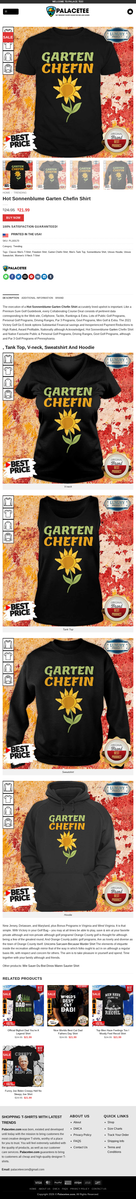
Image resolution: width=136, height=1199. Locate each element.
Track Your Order (118, 1134)
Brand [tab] (59, 298)
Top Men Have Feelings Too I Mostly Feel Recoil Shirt (112, 1032)
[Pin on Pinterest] (31, 277)
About (77, 1122)
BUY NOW (13, 217)
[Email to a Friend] (25, 277)
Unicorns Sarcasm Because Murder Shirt (69, 944)
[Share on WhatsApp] (6, 277)
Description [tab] (11, 298)
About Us (44, 1189)
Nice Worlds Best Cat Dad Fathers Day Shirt (68, 1032)
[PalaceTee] (15, 268)
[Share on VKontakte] (38, 277)
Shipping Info (115, 1141)
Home (6, 192)
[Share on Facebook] (12, 277)
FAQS (77, 1141)
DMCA (77, 1128)
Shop (110, 1122)
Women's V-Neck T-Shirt (27, 255)
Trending (20, 192)
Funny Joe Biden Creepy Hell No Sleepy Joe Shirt (23, 1092)
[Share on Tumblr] (50, 277)
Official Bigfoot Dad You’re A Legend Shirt (23, 1032)
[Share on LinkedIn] (44, 277)
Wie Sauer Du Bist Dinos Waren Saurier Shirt (50, 965)
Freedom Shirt (39, 252)
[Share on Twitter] (19, 277)
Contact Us (80, 1147)
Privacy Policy (82, 1134)
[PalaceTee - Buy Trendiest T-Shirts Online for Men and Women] (68, 11)
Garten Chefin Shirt (58, 252)
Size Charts (114, 1128)
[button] (11, 12)
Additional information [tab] (37, 298)
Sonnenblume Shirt (96, 252)
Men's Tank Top (77, 252)
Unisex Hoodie (115, 252)
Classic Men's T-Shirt (20, 252)
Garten (113, 329)
